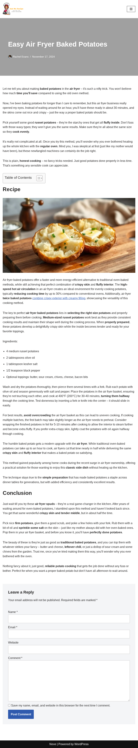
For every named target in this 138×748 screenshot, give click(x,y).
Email (12, 627)
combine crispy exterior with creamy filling (58, 298)
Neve (52, 744)
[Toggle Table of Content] (38, 178)
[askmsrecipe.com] (13, 9)
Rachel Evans (21, 56)
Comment (15, 658)
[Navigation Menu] (131, 9)
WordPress (81, 744)
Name (13, 612)
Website (13, 642)
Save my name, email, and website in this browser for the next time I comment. (60, 705)
